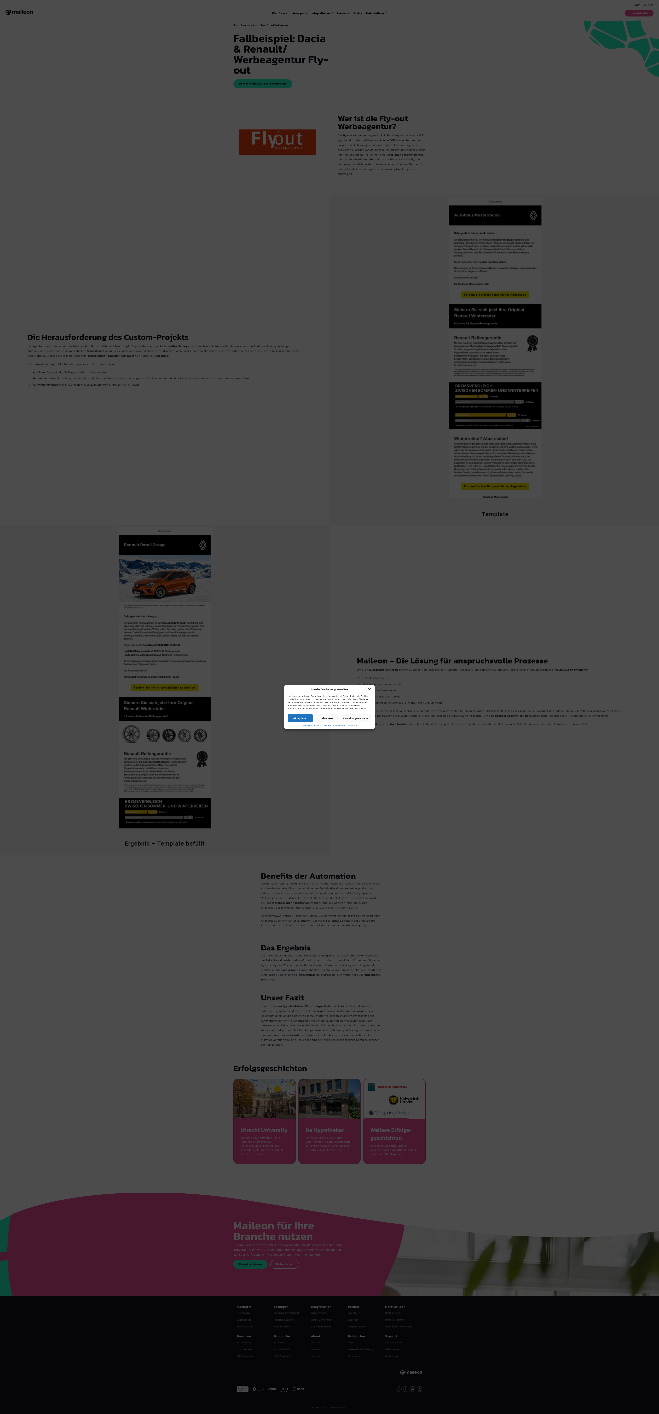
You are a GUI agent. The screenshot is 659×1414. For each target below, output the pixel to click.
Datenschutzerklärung (312, 725)
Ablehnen (327, 718)
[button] (369, 689)
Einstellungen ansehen (356, 718)
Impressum (352, 725)
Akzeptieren (300, 718)
